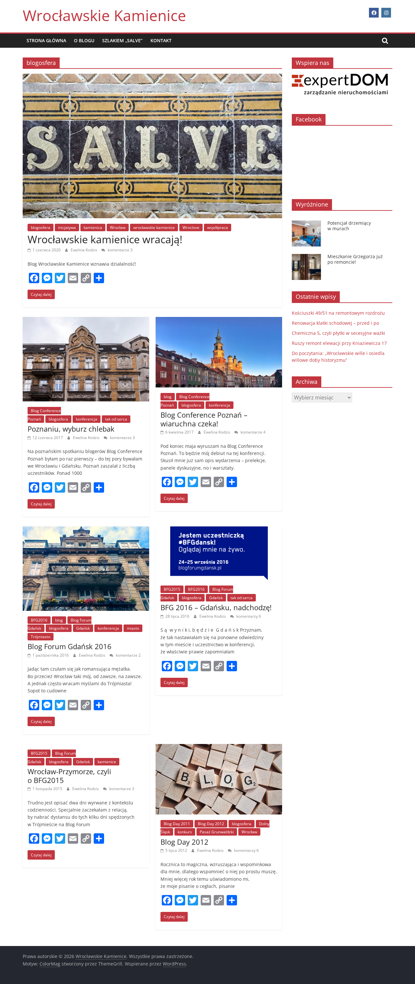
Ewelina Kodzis (84, 250)
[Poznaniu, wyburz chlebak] (86, 320)
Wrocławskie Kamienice (104, 15)
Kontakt (161, 40)
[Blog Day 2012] (219, 747)
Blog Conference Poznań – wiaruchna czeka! (203, 419)
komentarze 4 (253, 432)
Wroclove (191, 227)
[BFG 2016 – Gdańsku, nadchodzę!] (219, 530)
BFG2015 (172, 589)
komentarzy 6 (248, 616)
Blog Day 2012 (211, 823)
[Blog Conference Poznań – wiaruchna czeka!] (219, 320)
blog (168, 396)
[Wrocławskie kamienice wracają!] (152, 77)
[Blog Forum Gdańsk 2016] (86, 530)
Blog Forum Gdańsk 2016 (70, 646)
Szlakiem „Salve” (122, 40)
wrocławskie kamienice (154, 227)
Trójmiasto (40, 636)
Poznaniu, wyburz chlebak (71, 429)
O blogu (84, 40)
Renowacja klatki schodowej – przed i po (335, 323)
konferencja (86, 419)
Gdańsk (83, 628)
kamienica (93, 227)
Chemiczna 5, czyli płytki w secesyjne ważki (338, 333)
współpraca (217, 227)
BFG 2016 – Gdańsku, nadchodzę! (216, 607)
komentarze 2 (128, 655)
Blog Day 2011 (177, 823)
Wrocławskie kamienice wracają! (105, 239)
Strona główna (46, 40)
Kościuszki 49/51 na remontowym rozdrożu (338, 313)
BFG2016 (39, 620)
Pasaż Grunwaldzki (217, 832)
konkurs (185, 832)
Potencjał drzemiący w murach (349, 226)
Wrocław (117, 227)
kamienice (107, 761)
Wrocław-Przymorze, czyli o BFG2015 (69, 775)
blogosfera (40, 227)
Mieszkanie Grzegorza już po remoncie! (355, 259)
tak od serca (116, 419)
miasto (133, 628)
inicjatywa (67, 227)
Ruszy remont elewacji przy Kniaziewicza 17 (339, 343)
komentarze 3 (120, 250)
